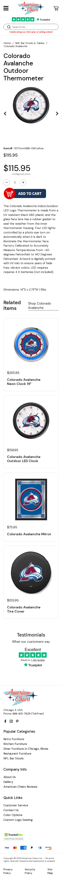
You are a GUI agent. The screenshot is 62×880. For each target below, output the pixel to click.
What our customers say (31, 641)
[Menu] (5, 8)
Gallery (8, 781)
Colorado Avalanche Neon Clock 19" (23, 382)
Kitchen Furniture (15, 743)
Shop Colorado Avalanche (39, 305)
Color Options (12, 815)
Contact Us (11, 810)
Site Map (50, 871)
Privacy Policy (8, 871)
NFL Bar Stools (13, 758)
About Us (9, 777)
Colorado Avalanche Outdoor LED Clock (23, 459)
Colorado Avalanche (15, 46)
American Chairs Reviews (20, 786)
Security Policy (30, 871)
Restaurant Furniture (17, 753)
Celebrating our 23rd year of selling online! (31, 32)
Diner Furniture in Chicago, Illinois (25, 748)
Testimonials (31, 635)
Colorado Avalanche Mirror (29, 534)
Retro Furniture (13, 739)
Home (7, 43)
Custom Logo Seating (18, 819)
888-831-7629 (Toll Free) (28, 713)
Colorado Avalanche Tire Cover (23, 609)
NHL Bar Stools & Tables (29, 43)
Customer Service (15, 805)
